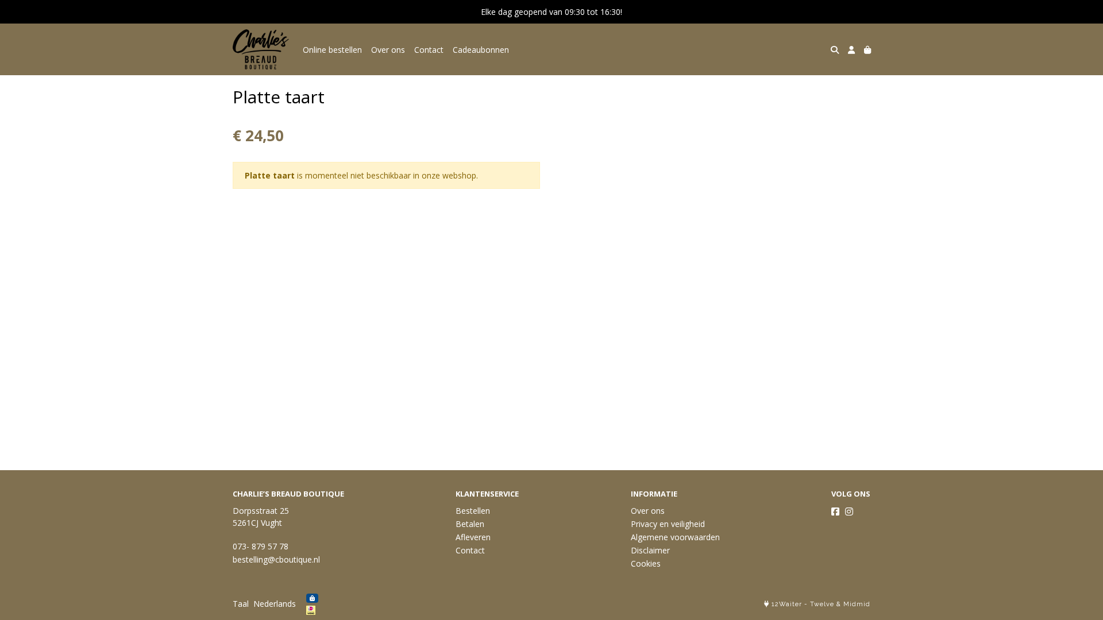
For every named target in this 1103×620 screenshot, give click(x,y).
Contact (428, 49)
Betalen (470, 523)
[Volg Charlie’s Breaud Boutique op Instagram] (849, 511)
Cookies (646, 563)
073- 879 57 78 (260, 546)
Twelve (822, 604)
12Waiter (787, 604)
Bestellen (473, 510)
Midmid (856, 604)
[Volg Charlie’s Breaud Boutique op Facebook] (835, 511)
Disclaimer (650, 550)
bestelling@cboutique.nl (276, 559)
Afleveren (473, 537)
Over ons (388, 49)
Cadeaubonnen (481, 49)
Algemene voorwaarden (675, 537)
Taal (241, 603)
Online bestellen (332, 49)
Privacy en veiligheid (668, 523)
